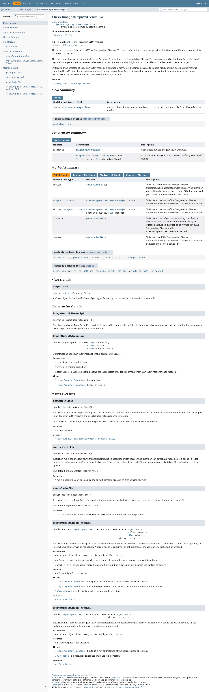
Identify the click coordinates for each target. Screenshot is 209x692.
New (47, 3)
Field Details (9, 42)
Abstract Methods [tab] (110, 175)
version (72, 124)
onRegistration (136, 257)
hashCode (101, 271)
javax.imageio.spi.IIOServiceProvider (76, 24)
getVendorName (80, 257)
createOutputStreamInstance (102, 200)
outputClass (11, 46)
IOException (134, 538)
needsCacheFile (94, 237)
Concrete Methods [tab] (137, 175)
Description (9, 23)
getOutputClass (94, 218)
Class (68, 107)
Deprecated (57, 3)
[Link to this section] (77, 90)
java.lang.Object (60, 22)
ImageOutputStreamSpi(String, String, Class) (24, 62)
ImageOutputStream (63, 200)
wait (146, 271)
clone (56, 271)
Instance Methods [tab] (84, 175)
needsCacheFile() (14, 82)
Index (68, 3)
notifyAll (123, 271)
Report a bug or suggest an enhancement (71, 675)
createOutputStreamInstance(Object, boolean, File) (24, 88)
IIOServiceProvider (73, 45)
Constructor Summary (14, 32)
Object (123, 200)
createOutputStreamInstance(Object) (24, 94)
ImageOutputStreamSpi (52, 9)
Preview (39, 3)
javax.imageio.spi (26, 9)
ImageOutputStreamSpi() (18, 56)
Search (76, 3)
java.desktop (7, 9)
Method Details (10, 68)
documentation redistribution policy (123, 687)
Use (24, 3)
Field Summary (10, 28)
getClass (88, 271)
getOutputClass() (14, 72)
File (110, 213)
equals (65, 271)
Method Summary (12, 37)
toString (136, 271)
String (105, 155)
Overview (6, 3)
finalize (76, 271)
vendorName (59, 124)
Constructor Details (12, 51)
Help (84, 3)
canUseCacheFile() (15, 77)
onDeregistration (115, 257)
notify (111, 271)
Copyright (56, 685)
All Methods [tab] (61, 175)
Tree (30, 3)
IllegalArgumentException (70, 380)
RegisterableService (65, 35)
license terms (91, 687)
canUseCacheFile (95, 184)
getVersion (97, 257)
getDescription (61, 257)
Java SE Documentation (122, 677)
